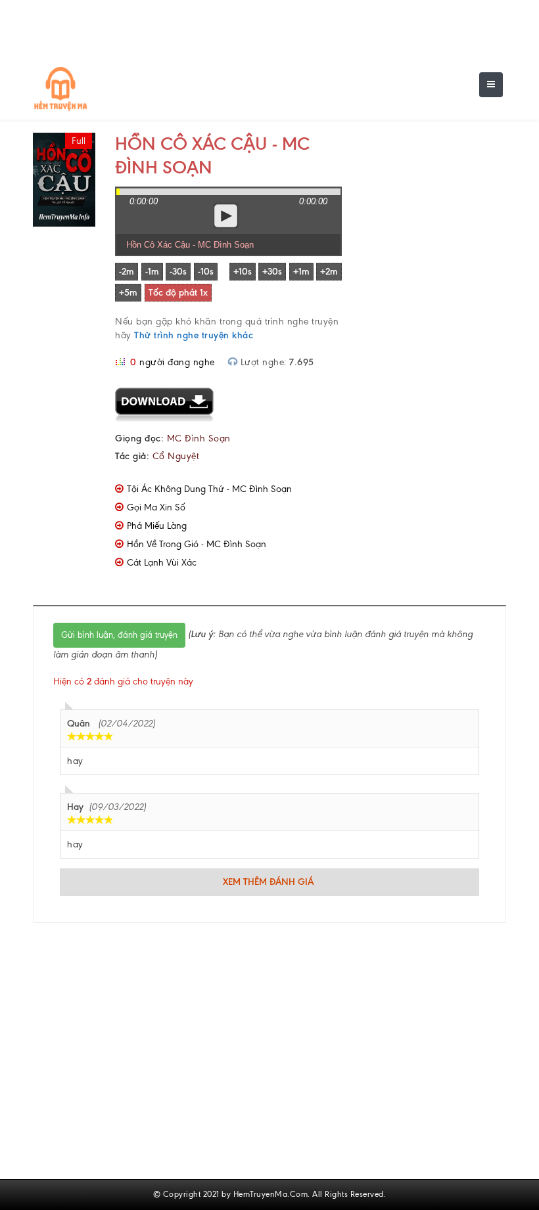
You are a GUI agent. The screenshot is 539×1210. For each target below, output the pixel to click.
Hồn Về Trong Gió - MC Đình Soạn (196, 544)
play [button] (226, 215)
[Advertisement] (434, 198)
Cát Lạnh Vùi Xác (162, 562)
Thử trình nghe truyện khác (193, 335)
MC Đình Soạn (199, 438)
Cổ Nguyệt (176, 456)
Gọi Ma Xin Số (156, 507)
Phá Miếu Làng (157, 525)
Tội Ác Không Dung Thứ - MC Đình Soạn (209, 489)
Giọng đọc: (139, 438)
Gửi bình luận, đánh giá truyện (119, 635)
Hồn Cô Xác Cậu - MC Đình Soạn (190, 245)
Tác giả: (132, 456)
